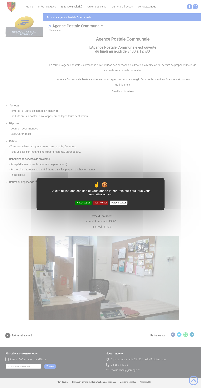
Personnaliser (118, 202)
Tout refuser (101, 202)
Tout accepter (83, 202)
